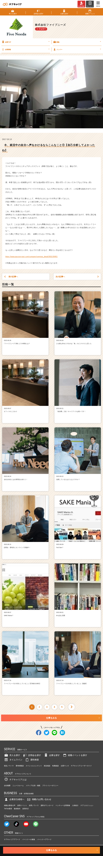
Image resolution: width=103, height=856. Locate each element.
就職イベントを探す (77, 755)
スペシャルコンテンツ (34, 766)
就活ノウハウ (9, 766)
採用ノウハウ (34, 805)
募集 (78, 42)
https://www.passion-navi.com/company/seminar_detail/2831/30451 (31, 257)
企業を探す (54, 755)
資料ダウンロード (47, 805)
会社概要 (7, 785)
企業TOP (27, 42)
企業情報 (27, 49)
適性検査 (34, 760)
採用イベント (22, 805)
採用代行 (25, 809)
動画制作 (17, 809)
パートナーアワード (44, 839)
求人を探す (14, 755)
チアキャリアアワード (12, 839)
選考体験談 (20, 766)
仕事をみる (51, 718)
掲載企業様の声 (9, 805)
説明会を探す (34, 755)
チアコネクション (86, 805)
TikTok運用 (8, 809)
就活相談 (47, 766)
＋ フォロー (41, 29)
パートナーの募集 (28, 839)
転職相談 (55, 766)
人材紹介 (75, 805)
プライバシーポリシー (50, 785)
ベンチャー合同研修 (63, 805)
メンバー (78, 49)
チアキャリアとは (18, 779)
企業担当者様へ (16, 799)
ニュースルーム (18, 785)
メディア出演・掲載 (33, 785)
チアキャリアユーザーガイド (81, 766)
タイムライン (15, 760)
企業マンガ (65, 766)
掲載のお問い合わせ (41, 799)
